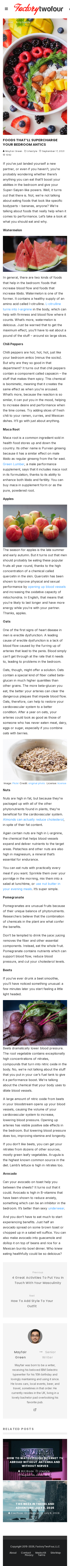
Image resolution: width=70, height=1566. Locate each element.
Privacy (29, 1555)
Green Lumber (13, 464)
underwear (56, 1208)
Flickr (15, 783)
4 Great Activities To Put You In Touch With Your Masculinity (38, 1278)
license (62, 783)
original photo (36, 783)
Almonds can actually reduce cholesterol (33, 819)
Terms (41, 1555)
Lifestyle (32, 151)
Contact (26, 1553)
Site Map (56, 1553)
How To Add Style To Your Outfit (32, 1301)
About (13, 1553)
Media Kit (40, 1553)
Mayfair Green (13, 151)
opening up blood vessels (47, 587)
